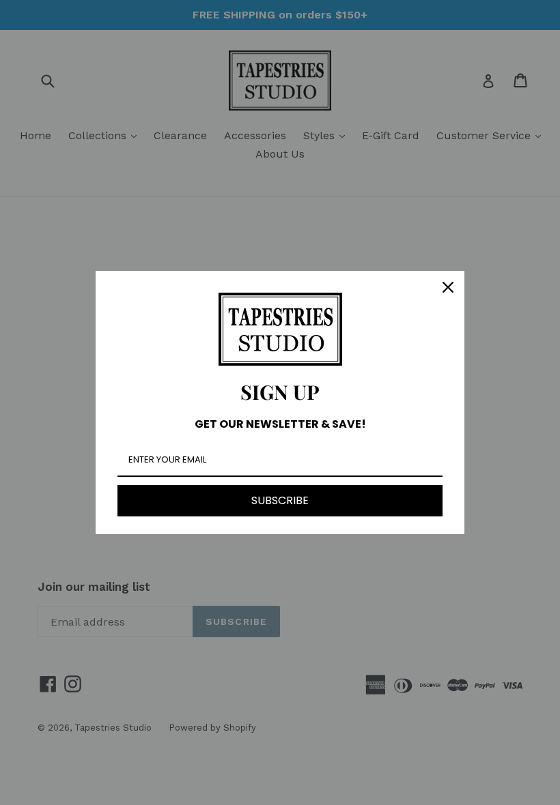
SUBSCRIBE (280, 500)
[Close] (448, 287)
